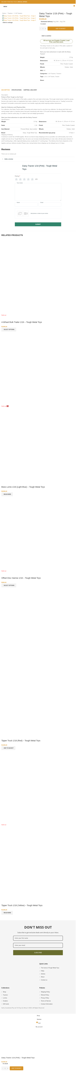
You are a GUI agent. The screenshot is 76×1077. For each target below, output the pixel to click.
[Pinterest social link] (52, 80)
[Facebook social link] (69, 2)
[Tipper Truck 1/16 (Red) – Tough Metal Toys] (38, 624)
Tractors (10, 13)
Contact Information (47, 1004)
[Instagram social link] (71, 2)
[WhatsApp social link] (73, 2)
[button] (8, 748)
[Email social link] (50, 80)
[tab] (5, 90)
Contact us (44, 980)
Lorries (5, 998)
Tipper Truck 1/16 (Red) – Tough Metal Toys (20, 740)
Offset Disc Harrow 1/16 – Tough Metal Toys (21, 578)
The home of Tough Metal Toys (50, 968)
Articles (43, 974)
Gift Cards (6, 1004)
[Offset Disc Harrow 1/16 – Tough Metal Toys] (38, 533)
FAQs (42, 971)
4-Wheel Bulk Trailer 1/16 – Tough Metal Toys (21, 322)
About (42, 977)
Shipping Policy (45, 992)
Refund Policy (45, 995)
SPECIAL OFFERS (22, 2)
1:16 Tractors (18, 13)
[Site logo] (38, 6)
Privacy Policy (45, 998)
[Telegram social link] (59, 80)
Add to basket (61, 28)
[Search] (70, 6)
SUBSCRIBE (38, 953)
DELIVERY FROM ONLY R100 (9, 2)
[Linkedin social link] (54, 80)
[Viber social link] (61, 80)
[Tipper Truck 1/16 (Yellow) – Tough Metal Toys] (38, 786)
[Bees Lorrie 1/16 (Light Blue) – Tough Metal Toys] (38, 368)
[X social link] (47, 80)
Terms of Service (46, 1001)
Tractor (57, 76)
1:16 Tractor (50, 76)
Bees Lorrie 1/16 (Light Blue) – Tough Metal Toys (23, 487)
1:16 (45, 76)
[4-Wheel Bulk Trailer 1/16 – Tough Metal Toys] (38, 277)
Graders (5, 1001)
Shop (4, 992)
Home (4, 13)
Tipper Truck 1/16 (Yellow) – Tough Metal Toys (21, 905)
